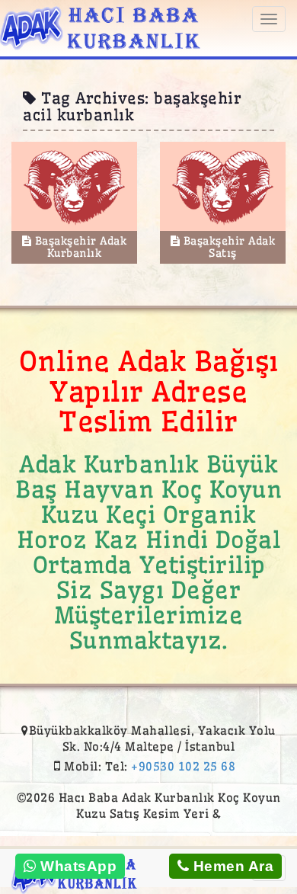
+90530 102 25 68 (183, 766)
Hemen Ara (231, 866)
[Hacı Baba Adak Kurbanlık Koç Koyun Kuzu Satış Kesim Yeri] (100, 25)
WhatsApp (77, 866)
